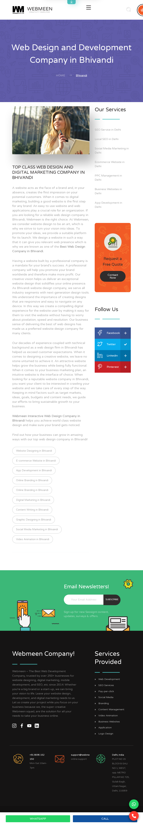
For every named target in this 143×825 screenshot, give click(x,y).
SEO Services (106, 685)
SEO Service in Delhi (108, 129)
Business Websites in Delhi (108, 191)
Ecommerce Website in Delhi (110, 164)
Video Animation (108, 715)
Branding (103, 703)
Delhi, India (118, 755)
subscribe (112, 599)
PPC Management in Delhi (108, 178)
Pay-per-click (106, 691)
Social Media (105, 697)
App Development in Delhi (108, 205)
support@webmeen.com (84, 755)
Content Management (111, 709)
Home (60, 75)
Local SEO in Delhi (106, 139)
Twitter (111, 344)
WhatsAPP (38, 818)
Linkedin (112, 355)
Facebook (113, 333)
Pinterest (113, 367)
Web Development (109, 679)
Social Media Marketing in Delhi (112, 150)
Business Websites (109, 721)
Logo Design (105, 733)
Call (105, 818)
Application (105, 727)
